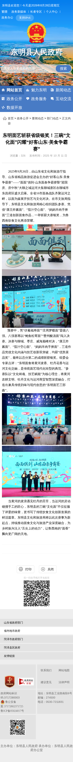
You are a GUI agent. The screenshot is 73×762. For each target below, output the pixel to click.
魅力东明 (39, 90)
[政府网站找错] (26, 681)
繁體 (4, 11)
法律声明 (64, 682)
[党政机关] (10, 681)
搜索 (63, 68)
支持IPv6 (25, 17)
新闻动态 (63, 90)
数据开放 (14, 107)
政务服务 (39, 99)
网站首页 (14, 90)
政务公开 (14, 99)
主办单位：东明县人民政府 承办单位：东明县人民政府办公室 (36, 748)
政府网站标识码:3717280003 (12, 702)
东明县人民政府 (36, 52)
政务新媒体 (18, 11)
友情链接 (9, 655)
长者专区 (36, 11)
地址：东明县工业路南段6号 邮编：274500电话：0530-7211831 (55, 697)
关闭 (50, 569)
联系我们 (46, 670)
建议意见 (46, 682)
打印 (28, 569)
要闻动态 (38, 118)
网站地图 (64, 670)
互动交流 (63, 99)
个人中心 (52, 11)
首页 (11, 118)
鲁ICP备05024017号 (12, 710)
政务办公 (7, 17)
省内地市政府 (12, 630)
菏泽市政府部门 (13, 639)
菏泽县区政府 (12, 647)
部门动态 (53, 118)
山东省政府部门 (13, 622)
